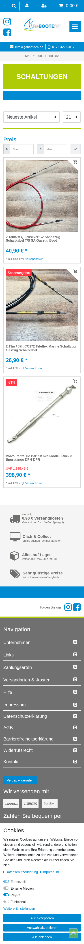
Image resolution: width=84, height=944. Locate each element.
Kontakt (11, 761)
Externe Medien (22, 888)
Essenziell (18, 882)
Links (8, 654)
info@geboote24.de (29, 47)
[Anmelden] (27, 6)
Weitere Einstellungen (19, 908)
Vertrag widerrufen (20, 780)
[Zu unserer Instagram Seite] (8, 21)
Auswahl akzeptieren (42, 928)
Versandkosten (34, 259)
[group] (42, 196)
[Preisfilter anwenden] (76, 149)
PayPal (16, 895)
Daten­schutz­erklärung (25, 716)
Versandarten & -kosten (26, 679)
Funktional (18, 902)
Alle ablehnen (42, 937)
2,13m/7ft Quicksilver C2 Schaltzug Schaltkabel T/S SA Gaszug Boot (33, 239)
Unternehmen (16, 642)
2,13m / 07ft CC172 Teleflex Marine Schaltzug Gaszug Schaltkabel (41, 348)
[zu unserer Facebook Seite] (8, 32)
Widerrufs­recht (18, 750)
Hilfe (7, 692)
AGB (8, 727)
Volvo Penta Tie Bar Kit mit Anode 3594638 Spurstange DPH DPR (39, 458)
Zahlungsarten (17, 667)
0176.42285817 (63, 47)
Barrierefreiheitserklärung (28, 738)
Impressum (14, 704)
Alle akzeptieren (42, 918)
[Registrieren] (44, 6)
